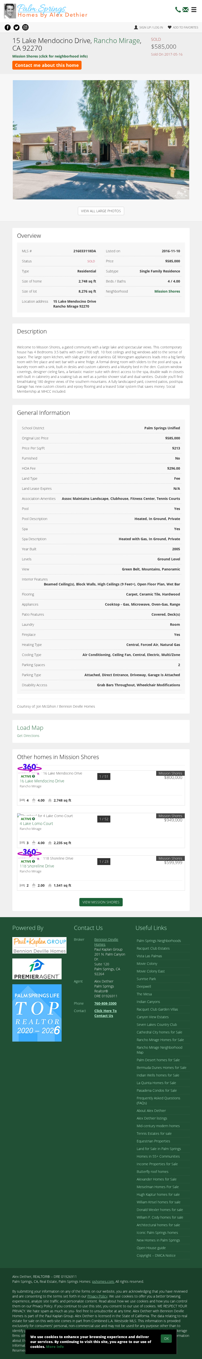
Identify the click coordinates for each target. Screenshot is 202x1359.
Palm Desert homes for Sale (158, 1060)
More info (55, 1346)
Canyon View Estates (153, 1017)
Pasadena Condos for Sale (157, 1090)
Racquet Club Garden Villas (157, 1009)
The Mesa (144, 994)
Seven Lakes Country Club (157, 1024)
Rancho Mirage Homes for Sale (160, 1039)
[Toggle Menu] (193, 10)
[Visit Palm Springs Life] (37, 1012)
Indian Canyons (148, 1001)
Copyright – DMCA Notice (156, 1255)
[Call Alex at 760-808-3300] (178, 11)
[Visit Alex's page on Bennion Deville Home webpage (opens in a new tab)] (39, 944)
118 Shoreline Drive (37, 866)
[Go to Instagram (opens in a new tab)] (25, 27)
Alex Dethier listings (152, 1118)
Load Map (30, 727)
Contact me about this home (47, 65)
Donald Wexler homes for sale (160, 1209)
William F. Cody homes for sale (160, 1217)
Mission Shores (167, 291)
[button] (185, 11)
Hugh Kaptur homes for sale (158, 1194)
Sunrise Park (146, 978)
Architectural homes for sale (158, 1225)
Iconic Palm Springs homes (157, 1232)
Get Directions (28, 735)
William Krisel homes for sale (159, 1202)
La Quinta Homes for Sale (156, 1082)
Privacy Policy (97, 1296)
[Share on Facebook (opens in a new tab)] (8, 27)
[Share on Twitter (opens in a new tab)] (16, 27)
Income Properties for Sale (157, 1164)
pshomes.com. (103, 1281)
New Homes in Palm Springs (158, 1240)
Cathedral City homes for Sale (159, 1032)
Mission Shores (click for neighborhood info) (50, 56)
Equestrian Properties (153, 1141)
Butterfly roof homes (152, 1171)
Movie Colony (147, 963)
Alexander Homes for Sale (157, 1179)
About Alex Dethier (151, 1110)
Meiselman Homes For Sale (158, 1186)
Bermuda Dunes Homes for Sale (161, 1067)
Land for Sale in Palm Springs (159, 1148)
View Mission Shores (101, 902)
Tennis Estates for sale (154, 1133)
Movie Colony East (151, 971)
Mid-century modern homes (158, 1125)
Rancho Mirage (117, 40)
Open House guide (151, 1247)
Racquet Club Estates (153, 948)
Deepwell (144, 986)
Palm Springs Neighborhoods (159, 940)
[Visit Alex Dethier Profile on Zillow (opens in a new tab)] (37, 968)
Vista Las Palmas (149, 956)
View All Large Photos (101, 211)
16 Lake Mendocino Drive (42, 781)
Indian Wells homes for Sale (158, 1075)
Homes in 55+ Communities (158, 1156)
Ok (166, 1338)
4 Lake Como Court (36, 823)
